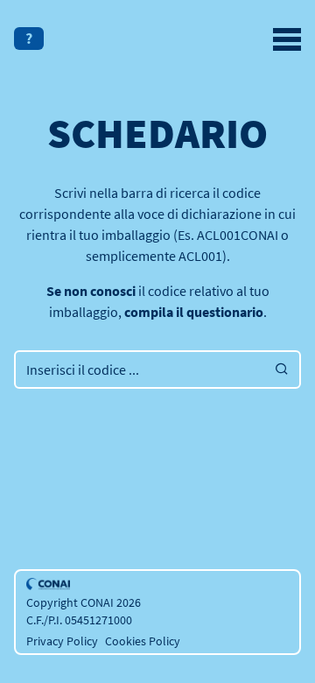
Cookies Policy (142, 641)
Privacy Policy (62, 641)
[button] (29, 38)
